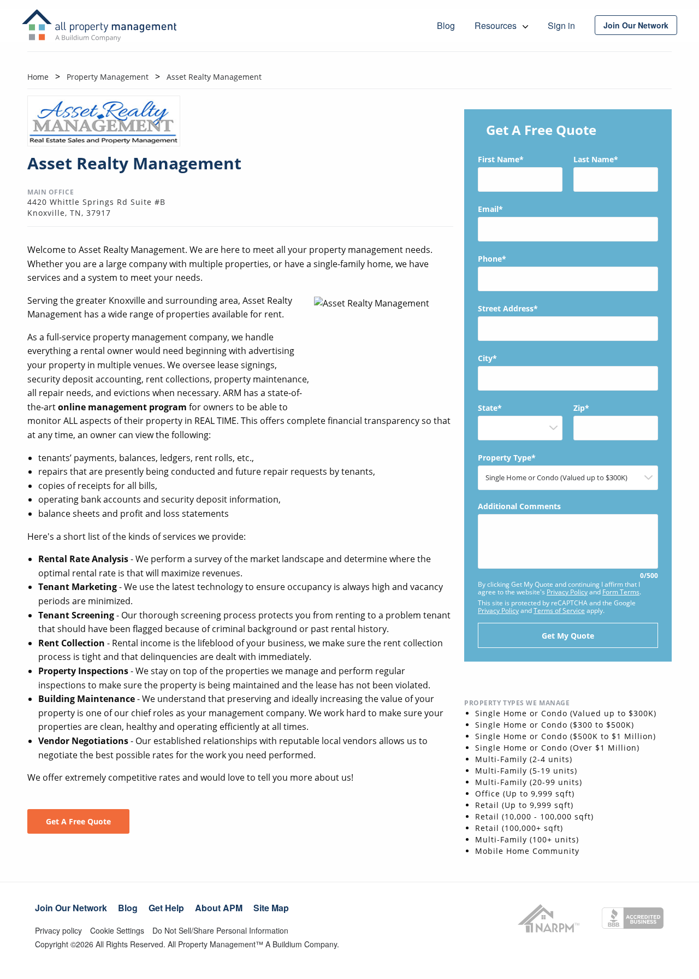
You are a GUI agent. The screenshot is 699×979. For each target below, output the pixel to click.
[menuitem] (636, 25)
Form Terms (620, 592)
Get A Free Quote (78, 821)
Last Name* (595, 159)
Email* (490, 209)
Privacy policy (58, 930)
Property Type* (507, 457)
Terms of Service (559, 610)
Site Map (271, 907)
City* (487, 358)
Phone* (492, 258)
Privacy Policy (567, 592)
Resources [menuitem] (497, 25)
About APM (218, 907)
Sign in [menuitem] (561, 25)
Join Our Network (71, 907)
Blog (128, 907)
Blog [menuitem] (446, 25)
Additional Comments (568, 541)
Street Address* (508, 308)
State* (490, 408)
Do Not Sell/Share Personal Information (220, 930)
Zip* (581, 408)
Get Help (166, 907)
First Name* (501, 159)
